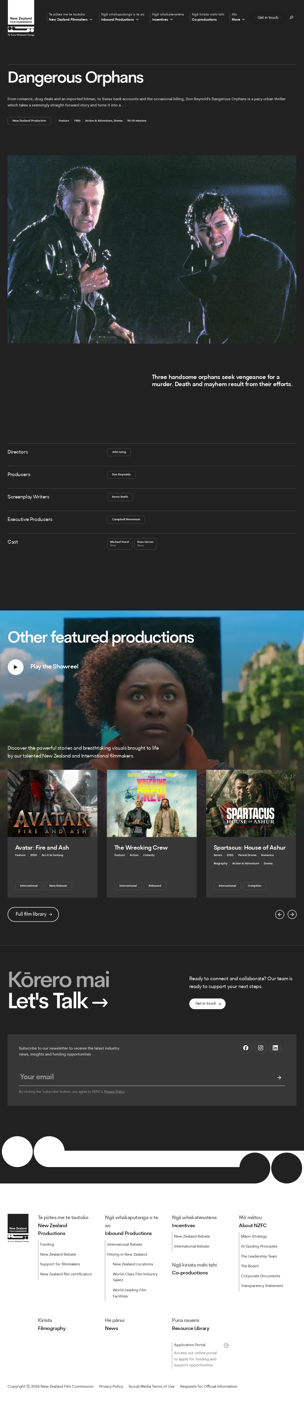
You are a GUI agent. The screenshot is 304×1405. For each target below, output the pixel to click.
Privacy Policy (114, 1092)
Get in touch (268, 18)
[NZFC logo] (21, 18)
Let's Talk (58, 1002)
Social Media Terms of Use (152, 1387)
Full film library (31, 914)
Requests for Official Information (208, 1387)
